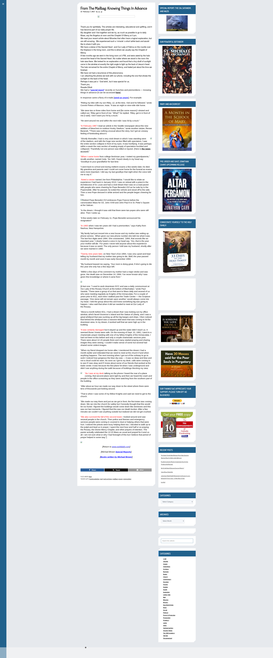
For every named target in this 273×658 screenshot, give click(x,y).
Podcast (165, 613)
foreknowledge (94, 479)
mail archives (107, 479)
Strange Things (167, 630)
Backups (166, 572)
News (165, 607)
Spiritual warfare (168, 628)
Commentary (167, 579)
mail (101, 479)
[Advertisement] (177, 294)
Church (165, 577)
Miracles (165, 600)
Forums (165, 584)
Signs (165, 625)
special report (97, 90)
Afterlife (165, 561)
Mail (90, 476)
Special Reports (123, 452)
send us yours (121, 98)
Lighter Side (166, 595)
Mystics (165, 602)
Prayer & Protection (169, 615)
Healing (165, 587)
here (118, 92)
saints (165, 623)
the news (146, 149)
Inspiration (166, 592)
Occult (165, 610)
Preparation (166, 618)
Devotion (166, 582)
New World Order (168, 605)
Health (165, 589)
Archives (166, 569)
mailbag (115, 479)
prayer (120, 479)
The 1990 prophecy (169, 633)
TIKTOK (165, 636)
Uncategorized (167, 638)
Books (165, 574)
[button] (3, 3)
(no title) (163, 482)
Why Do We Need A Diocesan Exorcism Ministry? (172, 468)
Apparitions (166, 566)
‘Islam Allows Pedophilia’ (167, 472)
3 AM (164, 559)
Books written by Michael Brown (116, 457)
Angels (165, 564)
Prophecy (166, 620)
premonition (127, 479)
